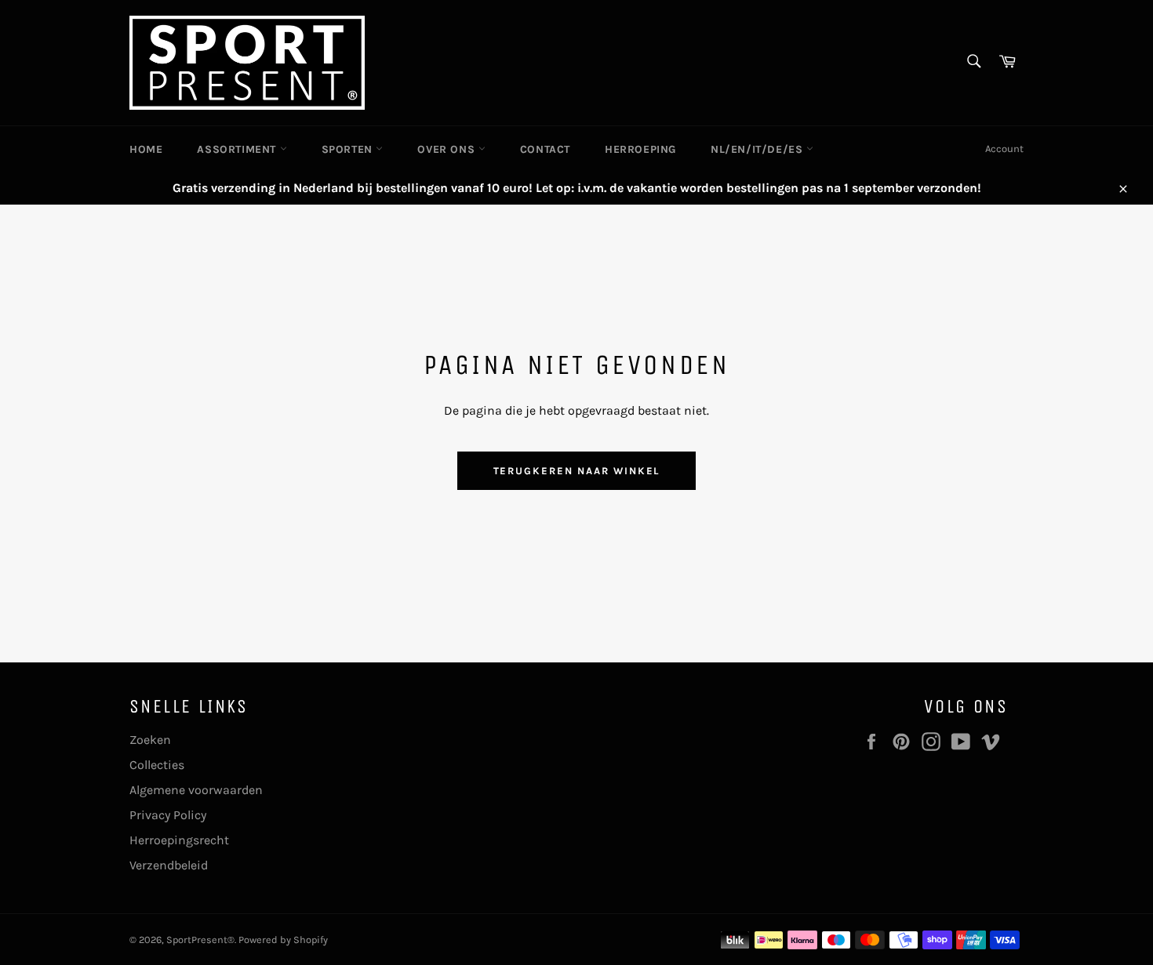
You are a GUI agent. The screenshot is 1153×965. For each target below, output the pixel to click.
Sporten (349, 149)
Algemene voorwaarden (196, 789)
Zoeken (150, 739)
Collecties (156, 764)
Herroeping (640, 149)
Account (1004, 148)
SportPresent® (200, 939)
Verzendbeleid (168, 865)
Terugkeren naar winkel (576, 471)
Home (145, 149)
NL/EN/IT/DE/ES (758, 149)
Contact (545, 149)
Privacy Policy (167, 814)
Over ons (447, 149)
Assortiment (238, 149)
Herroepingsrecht (179, 840)
